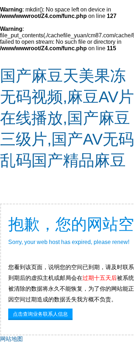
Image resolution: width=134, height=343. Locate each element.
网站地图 (11, 339)
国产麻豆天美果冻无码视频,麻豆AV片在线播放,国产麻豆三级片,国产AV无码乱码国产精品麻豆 (67, 118)
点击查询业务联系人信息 (40, 314)
